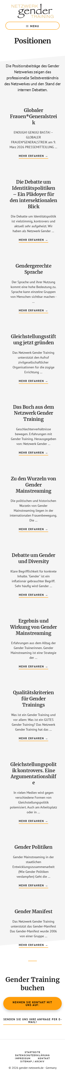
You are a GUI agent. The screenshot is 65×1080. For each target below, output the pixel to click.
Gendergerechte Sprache (33, 269)
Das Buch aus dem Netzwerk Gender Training (33, 413)
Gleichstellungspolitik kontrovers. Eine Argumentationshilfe (33, 773)
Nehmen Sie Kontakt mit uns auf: (32, 1004)
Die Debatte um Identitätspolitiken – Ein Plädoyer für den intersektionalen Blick (33, 194)
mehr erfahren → (33, 156)
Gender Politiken (33, 847)
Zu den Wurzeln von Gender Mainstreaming (33, 485)
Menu (34, 26)
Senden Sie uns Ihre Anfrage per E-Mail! (32, 1021)
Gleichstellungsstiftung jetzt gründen (33, 339)
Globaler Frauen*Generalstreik (33, 116)
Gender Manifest (34, 911)
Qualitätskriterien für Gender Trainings (33, 699)
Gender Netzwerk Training (32, 11)
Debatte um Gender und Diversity (33, 558)
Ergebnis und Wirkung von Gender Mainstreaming (33, 627)
